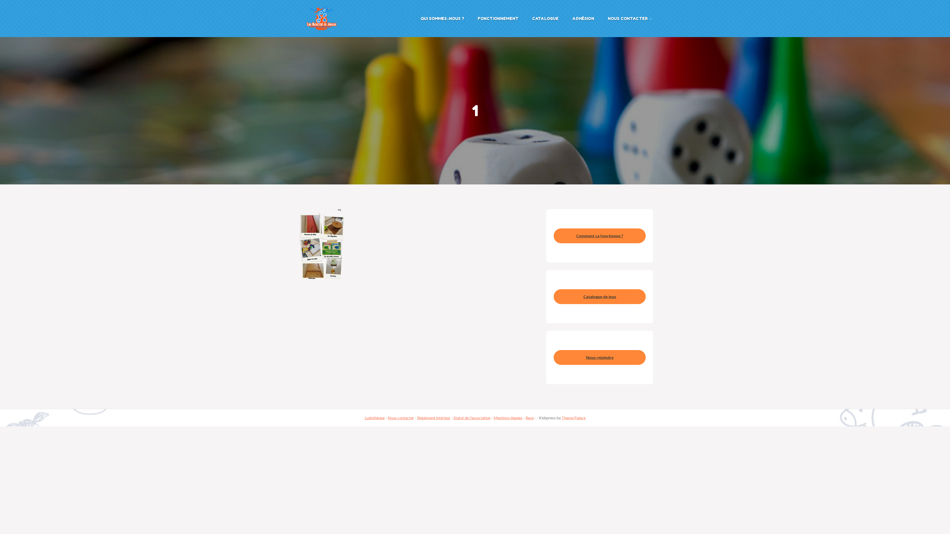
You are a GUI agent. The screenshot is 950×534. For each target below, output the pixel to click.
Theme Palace (574, 417)
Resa (529, 417)
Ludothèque (375, 417)
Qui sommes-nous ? (442, 18)
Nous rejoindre (600, 357)
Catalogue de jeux (599, 296)
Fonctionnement (498, 18)
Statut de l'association (472, 417)
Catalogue (545, 18)
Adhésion (583, 18)
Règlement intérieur (434, 417)
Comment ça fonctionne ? (599, 235)
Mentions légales (508, 417)
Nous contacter (628, 18)
